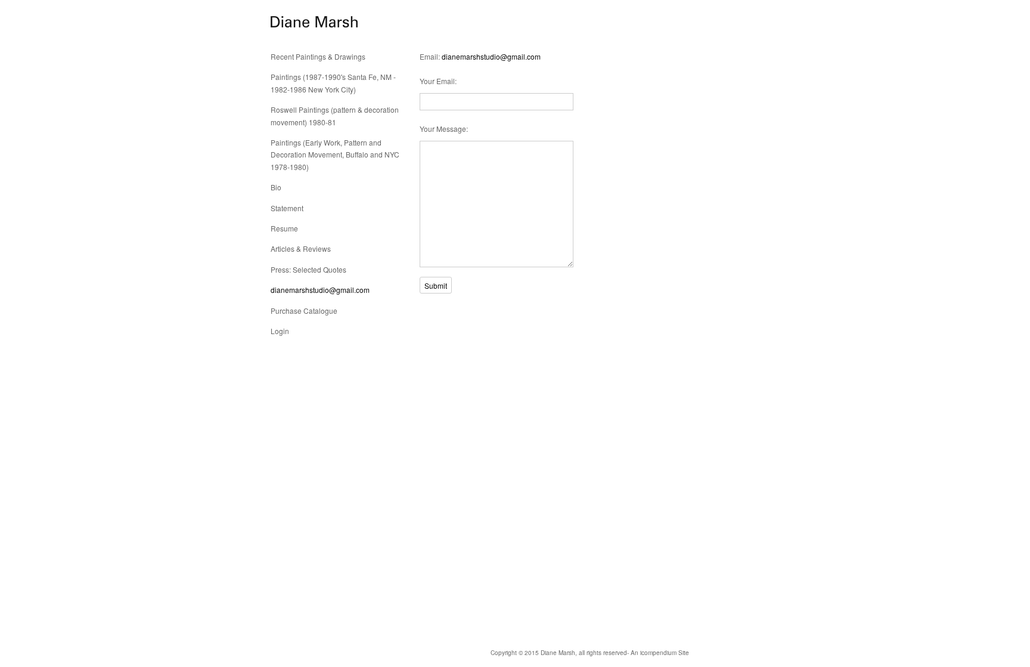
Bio (276, 187)
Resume (284, 228)
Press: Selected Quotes (308, 269)
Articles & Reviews (301, 248)
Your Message (443, 128)
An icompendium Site (660, 653)
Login (280, 331)
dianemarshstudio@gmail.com (320, 290)
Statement (287, 208)
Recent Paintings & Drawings (318, 56)
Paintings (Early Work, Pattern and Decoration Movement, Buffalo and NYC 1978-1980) (335, 154)
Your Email (437, 81)
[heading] (300, 22)
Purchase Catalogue (304, 310)
